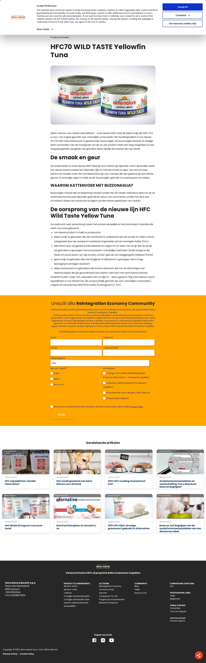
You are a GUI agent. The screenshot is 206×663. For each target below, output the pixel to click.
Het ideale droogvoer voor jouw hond (23, 527)
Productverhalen (59, 37)
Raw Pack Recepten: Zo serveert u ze (76, 527)
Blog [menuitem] (137, 586)
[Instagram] (103, 642)
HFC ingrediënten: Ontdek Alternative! (20, 482)
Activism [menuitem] (103, 593)
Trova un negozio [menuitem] (178, 611)
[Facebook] (94, 642)
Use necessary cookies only (182, 23)
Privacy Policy (136, 406)
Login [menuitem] (172, 595)
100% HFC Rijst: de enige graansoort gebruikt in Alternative (129, 527)
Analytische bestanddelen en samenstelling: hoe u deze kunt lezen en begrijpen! (177, 484)
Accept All (183, 7)
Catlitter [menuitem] (68, 593)
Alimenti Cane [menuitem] (70, 589)
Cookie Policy (27, 654)
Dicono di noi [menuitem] (141, 593)
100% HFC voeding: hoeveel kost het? (126, 482)
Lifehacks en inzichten (64, 451)
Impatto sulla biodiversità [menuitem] (76, 602)
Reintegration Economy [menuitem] (110, 586)
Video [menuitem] (137, 589)
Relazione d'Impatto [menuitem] (108, 602)
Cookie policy (68, 19)
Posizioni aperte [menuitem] (177, 621)
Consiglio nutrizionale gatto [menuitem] (77, 596)
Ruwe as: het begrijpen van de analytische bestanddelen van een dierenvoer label (180, 528)
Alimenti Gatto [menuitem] (71, 586)
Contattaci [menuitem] (175, 608)
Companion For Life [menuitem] (108, 596)
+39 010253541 (13, 592)
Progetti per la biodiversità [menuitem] (112, 599)
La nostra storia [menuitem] (106, 589)
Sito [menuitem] (172, 586)
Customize (181, 15)
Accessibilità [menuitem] (70, 606)
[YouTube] (111, 642)
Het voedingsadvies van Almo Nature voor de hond (74, 482)
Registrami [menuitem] (175, 599)
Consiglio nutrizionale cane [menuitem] (76, 599)
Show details (43, 29)
